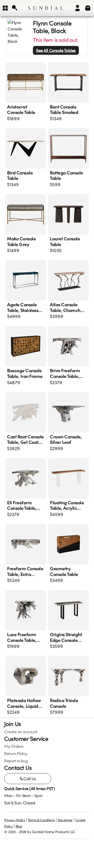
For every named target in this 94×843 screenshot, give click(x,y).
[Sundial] (45, 8)
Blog (19, 826)
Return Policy (15, 753)
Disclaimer (65, 820)
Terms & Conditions (41, 820)
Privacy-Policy (14, 820)
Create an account (20, 732)
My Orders (14, 746)
